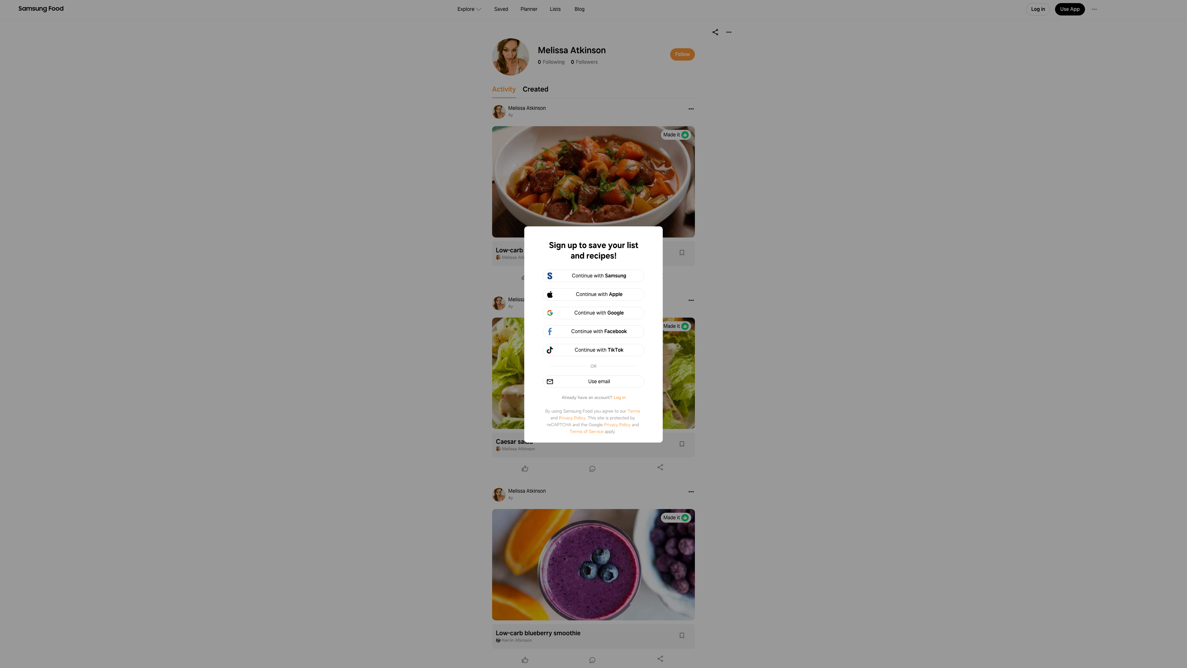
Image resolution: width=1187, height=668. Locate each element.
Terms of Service (586, 431)
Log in (620, 397)
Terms (634, 411)
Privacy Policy (572, 418)
